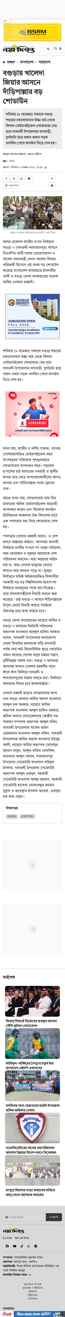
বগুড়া (12, 161)
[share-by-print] (52, 185)
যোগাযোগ (32, 1298)
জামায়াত (12, 816)
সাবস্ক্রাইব (53, 1217)
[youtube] (14, 1246)
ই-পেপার (7, 1237)
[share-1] (6, 178)
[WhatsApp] (28, 1246)
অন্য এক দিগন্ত (22, 1237)
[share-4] (29, 178)
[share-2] (13, 178)
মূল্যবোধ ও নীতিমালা (33, 1287)
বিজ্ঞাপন (32, 1291)
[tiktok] (21, 1246)
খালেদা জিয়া (27, 816)
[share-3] (21, 178)
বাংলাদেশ (27, 62)
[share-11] (52, 178)
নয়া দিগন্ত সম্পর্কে (32, 1284)
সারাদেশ (44, 62)
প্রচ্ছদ (11, 62)
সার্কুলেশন (32, 1294)
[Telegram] (34, 1246)
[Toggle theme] (49, 48)
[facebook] (6, 1246)
